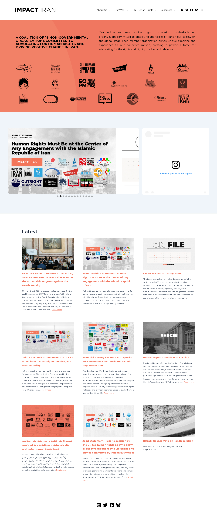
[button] (108, 10)
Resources (166, 10)
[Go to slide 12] (89, 196)
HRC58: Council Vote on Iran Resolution (168, 440)
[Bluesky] (196, 10)
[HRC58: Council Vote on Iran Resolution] (169, 422)
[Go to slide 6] (72, 196)
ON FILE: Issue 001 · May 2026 (162, 273)
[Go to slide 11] (86, 196)
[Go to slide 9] (80, 196)
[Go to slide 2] (60, 196)
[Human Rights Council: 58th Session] (169, 339)
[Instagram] (182, 10)
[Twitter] (186, 10)
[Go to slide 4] (66, 196)
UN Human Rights (142, 10)
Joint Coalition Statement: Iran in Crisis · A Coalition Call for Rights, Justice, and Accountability (47, 361)
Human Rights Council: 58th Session (166, 357)
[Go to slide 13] (92, 196)
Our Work (120, 10)
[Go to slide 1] (57, 196)
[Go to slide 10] (83, 196)
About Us (102, 10)
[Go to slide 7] (75, 196)
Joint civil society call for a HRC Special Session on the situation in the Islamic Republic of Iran (107, 361)
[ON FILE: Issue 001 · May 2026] (169, 255)
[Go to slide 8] (77, 196)
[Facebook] (191, 10)
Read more (57, 309)
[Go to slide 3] (63, 196)
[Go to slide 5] (69, 196)
